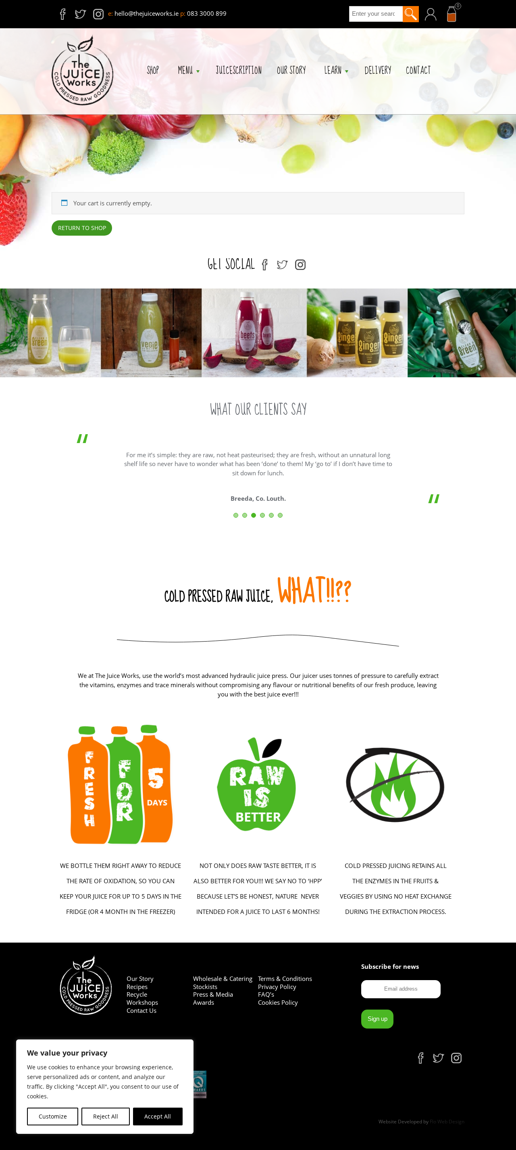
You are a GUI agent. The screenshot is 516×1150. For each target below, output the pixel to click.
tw (75, 11)
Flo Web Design (447, 1121)
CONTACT (418, 71)
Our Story (140, 978)
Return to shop (82, 228)
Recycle (137, 994)
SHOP (153, 71)
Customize (53, 1116)
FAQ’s (266, 994)
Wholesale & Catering (222, 978)
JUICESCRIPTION (239, 71)
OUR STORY (291, 71)
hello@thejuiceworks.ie (146, 13)
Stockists (205, 987)
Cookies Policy (278, 1002)
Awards (203, 1002)
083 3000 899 (207, 13)
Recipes (137, 987)
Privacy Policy (277, 987)
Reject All (105, 1116)
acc (437, 9)
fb (57, 11)
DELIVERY (378, 71)
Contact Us (141, 1010)
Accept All (157, 1116)
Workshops (142, 1002)
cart (458, 8)
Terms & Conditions (285, 978)
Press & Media (213, 994)
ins (93, 11)
